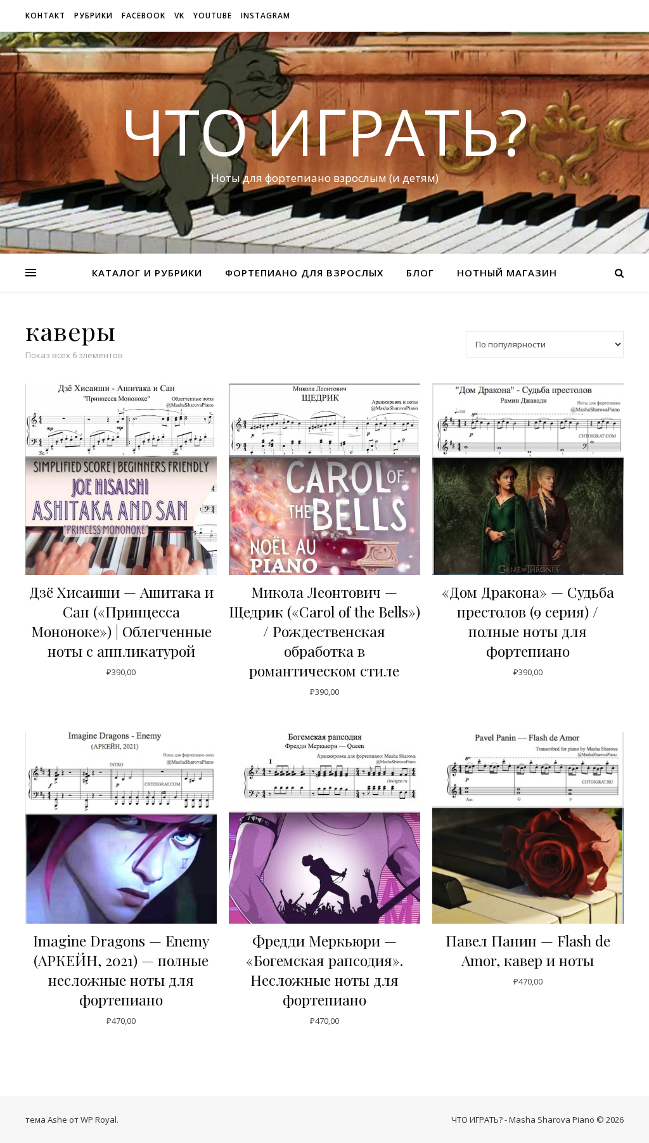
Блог (420, 272)
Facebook (143, 15)
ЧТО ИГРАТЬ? (324, 131)
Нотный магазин (507, 272)
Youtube (212, 15)
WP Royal (98, 1119)
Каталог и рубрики (147, 272)
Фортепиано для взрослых (304, 272)
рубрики (93, 15)
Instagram (265, 15)
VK (179, 15)
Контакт (45, 15)
